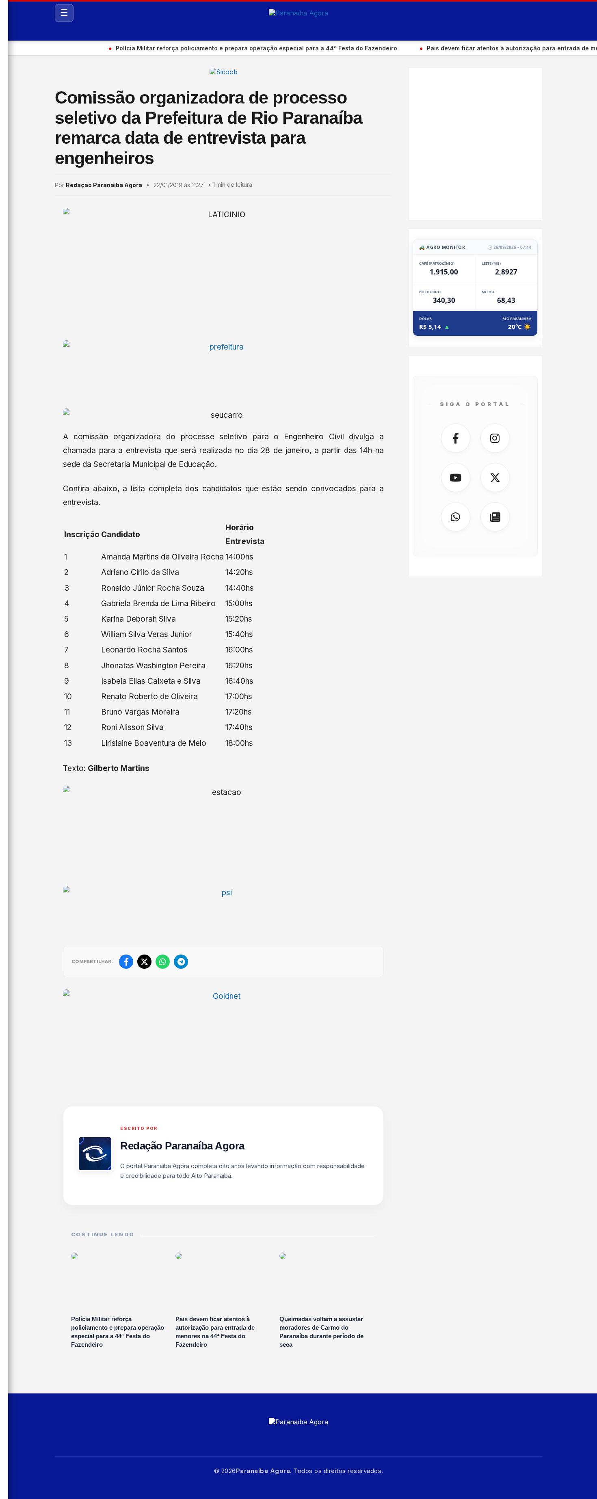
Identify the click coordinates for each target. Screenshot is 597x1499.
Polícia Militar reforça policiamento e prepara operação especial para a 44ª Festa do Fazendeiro (222, 48)
